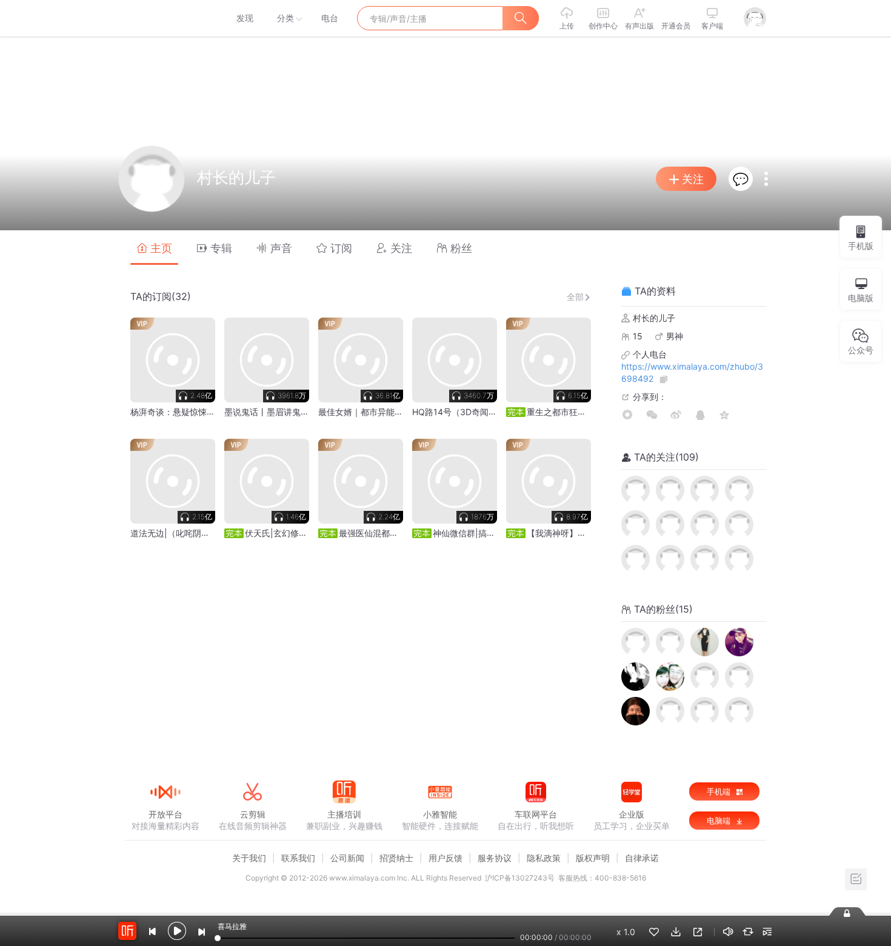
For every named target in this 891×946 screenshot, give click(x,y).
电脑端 (720, 820)
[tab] (154, 247)
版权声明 (593, 858)
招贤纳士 (396, 858)
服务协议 (495, 858)
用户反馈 (445, 858)
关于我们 (249, 858)
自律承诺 (642, 858)
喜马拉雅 (165, 18)
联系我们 (298, 858)
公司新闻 (347, 858)
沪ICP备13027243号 (520, 877)
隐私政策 (544, 858)
